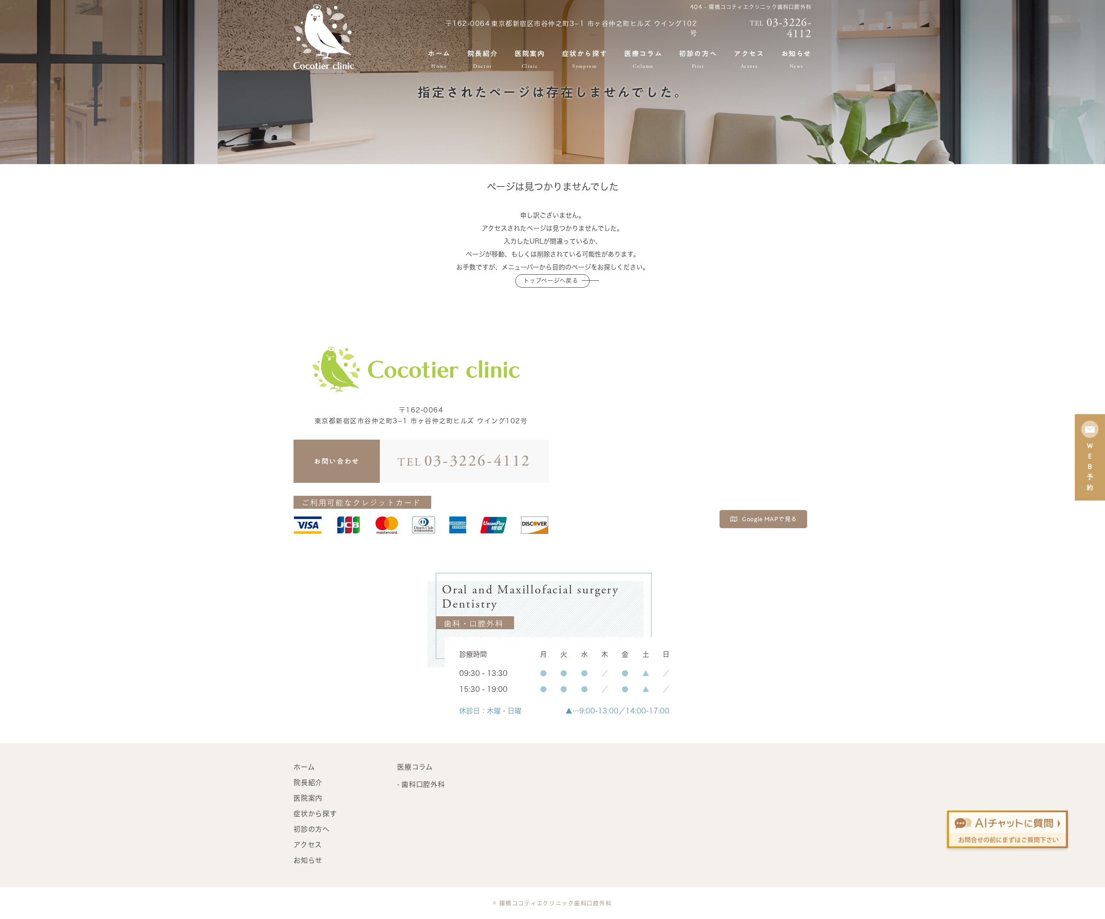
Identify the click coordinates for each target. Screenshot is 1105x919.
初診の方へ (698, 59)
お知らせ (796, 59)
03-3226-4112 (464, 461)
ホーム (439, 59)
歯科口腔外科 (423, 784)
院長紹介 (482, 59)
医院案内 (530, 59)
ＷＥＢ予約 (1089, 468)
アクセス (749, 59)
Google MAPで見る (769, 519)
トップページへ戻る (551, 280)
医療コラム (643, 59)
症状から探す (585, 59)
